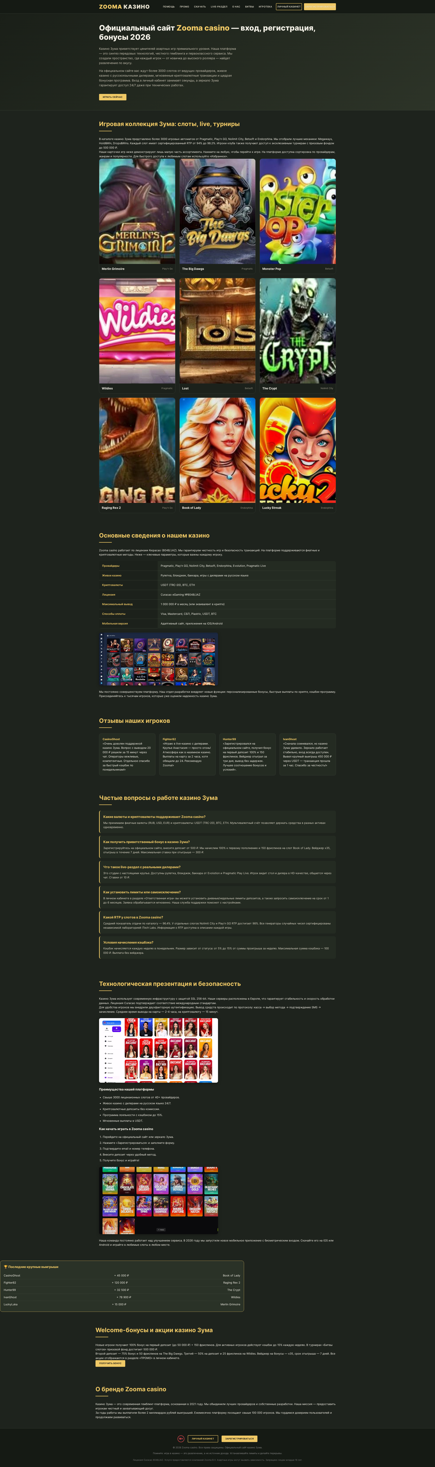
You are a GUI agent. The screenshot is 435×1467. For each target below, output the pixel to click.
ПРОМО (184, 6)
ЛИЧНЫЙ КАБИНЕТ (289, 6)
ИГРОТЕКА (265, 6)
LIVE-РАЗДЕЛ (219, 6)
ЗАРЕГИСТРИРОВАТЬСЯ (320, 6)
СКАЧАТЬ (200, 6)
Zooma (124, 6)
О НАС (236, 6)
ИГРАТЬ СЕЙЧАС (113, 97)
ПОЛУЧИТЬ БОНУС (110, 1363)
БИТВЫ (249, 6)
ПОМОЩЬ (169, 6)
